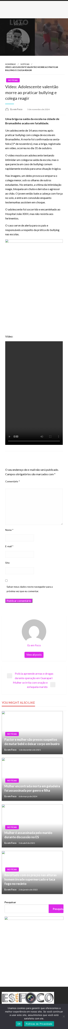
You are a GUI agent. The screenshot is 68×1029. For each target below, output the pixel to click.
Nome (9, 529)
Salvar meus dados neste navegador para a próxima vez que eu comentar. (30, 588)
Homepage (10, 64)
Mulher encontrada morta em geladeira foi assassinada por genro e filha (32, 788)
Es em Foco (16, 109)
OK (19, 1023)
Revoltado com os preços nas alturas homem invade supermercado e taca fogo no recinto (30, 879)
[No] (63, 1016)
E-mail (9, 546)
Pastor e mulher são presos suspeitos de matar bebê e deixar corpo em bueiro (32, 742)
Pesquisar (10, 902)
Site (7, 562)
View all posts (34, 654)
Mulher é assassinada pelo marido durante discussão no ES (28, 835)
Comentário (12, 481)
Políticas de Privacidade (39, 1023)
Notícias (25, 64)
